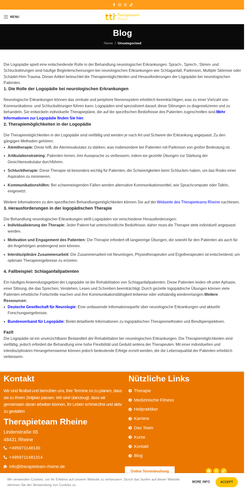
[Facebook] (209, 471)
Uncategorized (129, 43)
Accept (226, 482)
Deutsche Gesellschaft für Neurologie (42, 307)
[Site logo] (122, 16)
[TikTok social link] (131, 5)
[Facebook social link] (114, 5)
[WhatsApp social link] (125, 5)
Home (108, 43)
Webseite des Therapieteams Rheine (188, 202)
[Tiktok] (224, 471)
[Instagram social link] (119, 5)
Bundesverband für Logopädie (36, 321)
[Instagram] (216, 471)
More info (201, 482)
